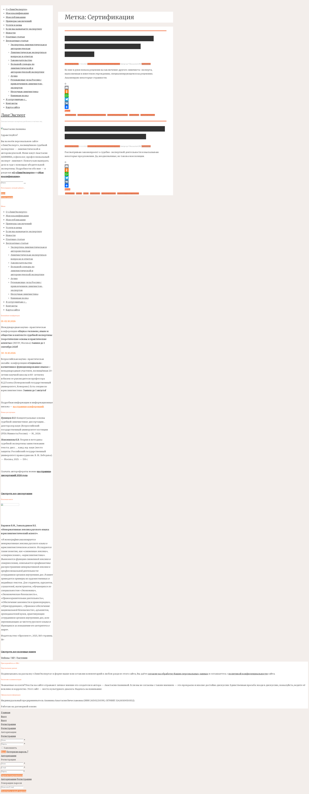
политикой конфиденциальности (248, 673)
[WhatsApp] (116, 95)
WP (13, 657)
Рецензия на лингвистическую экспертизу (91, 115)
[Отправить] (116, 107)
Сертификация (134, 115)
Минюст (79, 193)
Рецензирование (70, 115)
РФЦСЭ (86, 193)
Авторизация (8, 755)
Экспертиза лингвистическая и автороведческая (103, 64)
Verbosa (5, 657)
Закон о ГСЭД (70, 193)
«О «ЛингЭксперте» (23, 172)
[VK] (116, 103)
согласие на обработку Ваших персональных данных (178, 673)
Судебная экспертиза (147, 115)
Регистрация (8, 736)
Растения (22, 657)
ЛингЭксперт (13, 115)
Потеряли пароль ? (17, 751)
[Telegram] (116, 99)
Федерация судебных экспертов (128, 193)
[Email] (116, 88)
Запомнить (10, 747)
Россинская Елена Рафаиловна (117, 115)
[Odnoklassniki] (116, 91)
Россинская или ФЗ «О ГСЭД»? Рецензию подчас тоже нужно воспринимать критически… (109, 46)
